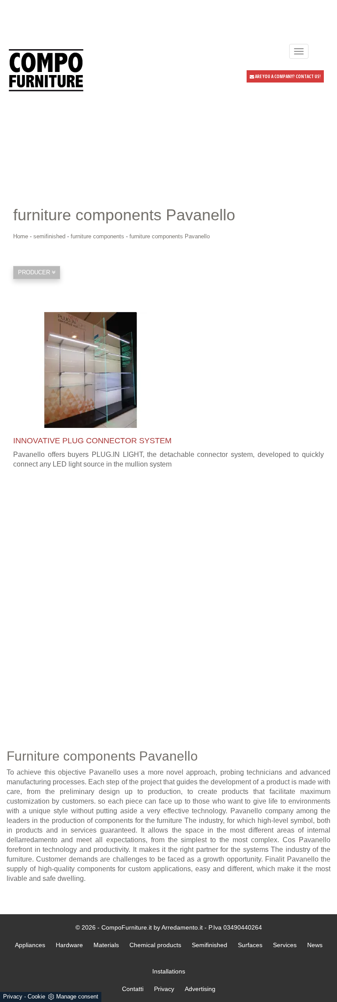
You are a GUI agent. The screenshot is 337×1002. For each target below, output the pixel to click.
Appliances (30, 944)
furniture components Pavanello (169, 236)
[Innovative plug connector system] (168, 370)
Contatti (132, 988)
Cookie (36, 996)
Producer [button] (35, 272)
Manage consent (77, 996)
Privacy (12, 996)
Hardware (69, 944)
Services (285, 944)
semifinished (49, 236)
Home (20, 236)
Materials (106, 944)
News (315, 944)
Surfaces (250, 944)
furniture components (97, 236)
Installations (168, 971)
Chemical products (155, 944)
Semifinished (209, 944)
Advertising (200, 988)
